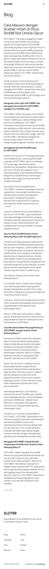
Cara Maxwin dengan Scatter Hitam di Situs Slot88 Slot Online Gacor (23, 29)
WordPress (41, 564)
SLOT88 (8, 4)
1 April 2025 (8, 490)
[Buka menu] (43, 4)
